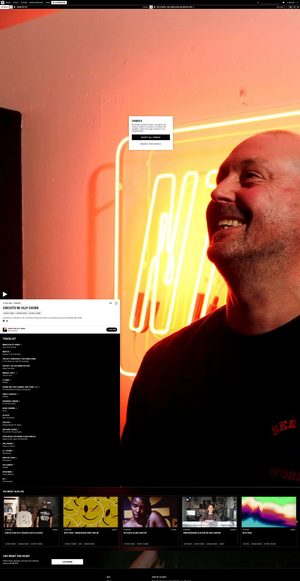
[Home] (2, 2)
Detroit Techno (34, 313)
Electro (246, 544)
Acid (80, 544)
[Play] (5, 294)
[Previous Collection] (295, 519)
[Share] (110, 303)
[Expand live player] (286, 7)
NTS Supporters (59, 3)
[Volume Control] (298, 7)
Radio (8, 3)
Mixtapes (36, 3)
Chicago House (22, 313)
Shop (48, 3)
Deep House (188, 544)
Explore (24, 3)
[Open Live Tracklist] (294, 7)
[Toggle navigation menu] (297, 2)
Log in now (67, 562)
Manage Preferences (151, 144)
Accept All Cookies (150, 137)
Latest (15, 3)
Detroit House (9, 313)
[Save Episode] (116, 303)
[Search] (258, 2)
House (222, 544)
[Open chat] (283, 2)
